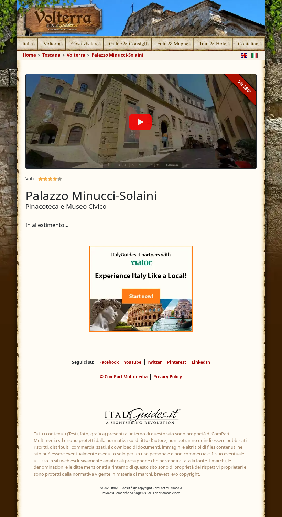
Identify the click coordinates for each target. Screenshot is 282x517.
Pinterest (176, 362)
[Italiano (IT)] (253, 55)
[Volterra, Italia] (141, 18)
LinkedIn (201, 362)
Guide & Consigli (128, 43)
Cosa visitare (85, 43)
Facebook (109, 362)
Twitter (154, 362)
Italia (27, 43)
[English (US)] (242, 55)
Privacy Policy (167, 377)
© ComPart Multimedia (124, 377)
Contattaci (249, 43)
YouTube (132, 362)
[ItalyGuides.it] (141, 417)
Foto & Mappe (172, 43)
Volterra (52, 43)
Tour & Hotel (213, 43)
